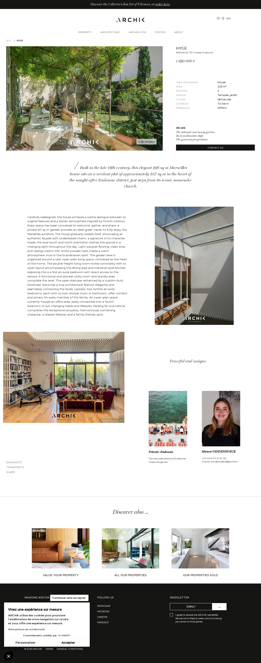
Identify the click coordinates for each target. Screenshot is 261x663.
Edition (160, 32)
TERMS (49, 648)
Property (84, 32)
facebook (103, 611)
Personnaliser (25, 642)
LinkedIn (102, 617)
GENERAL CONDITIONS (70, 648)
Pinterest (103, 622)
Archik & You (137, 32)
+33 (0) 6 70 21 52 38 (214, 458)
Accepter (68, 642)
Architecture (110, 32)
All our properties (130, 575)
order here (162, 4)
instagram (103, 606)
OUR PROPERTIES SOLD (200, 575)
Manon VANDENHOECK (219, 451)
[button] (8, 656)
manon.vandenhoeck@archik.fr (220, 461)
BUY (9, 40)
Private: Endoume (161, 452)
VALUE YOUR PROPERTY (61, 575)
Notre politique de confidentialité (26, 629)
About (178, 32)
